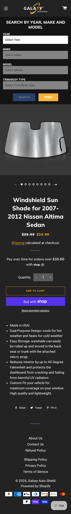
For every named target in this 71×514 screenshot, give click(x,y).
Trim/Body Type (14, 79)
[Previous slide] (15, 184)
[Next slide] (55, 184)
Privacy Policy (35, 466)
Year (6, 34)
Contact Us (35, 444)
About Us (35, 438)
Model (7, 64)
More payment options (35, 310)
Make (6, 49)
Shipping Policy (35, 459)
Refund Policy (35, 450)
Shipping (17, 243)
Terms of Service (35, 472)
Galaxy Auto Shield (42, 481)
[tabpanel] (35, 139)
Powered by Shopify (35, 486)
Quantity (24, 277)
